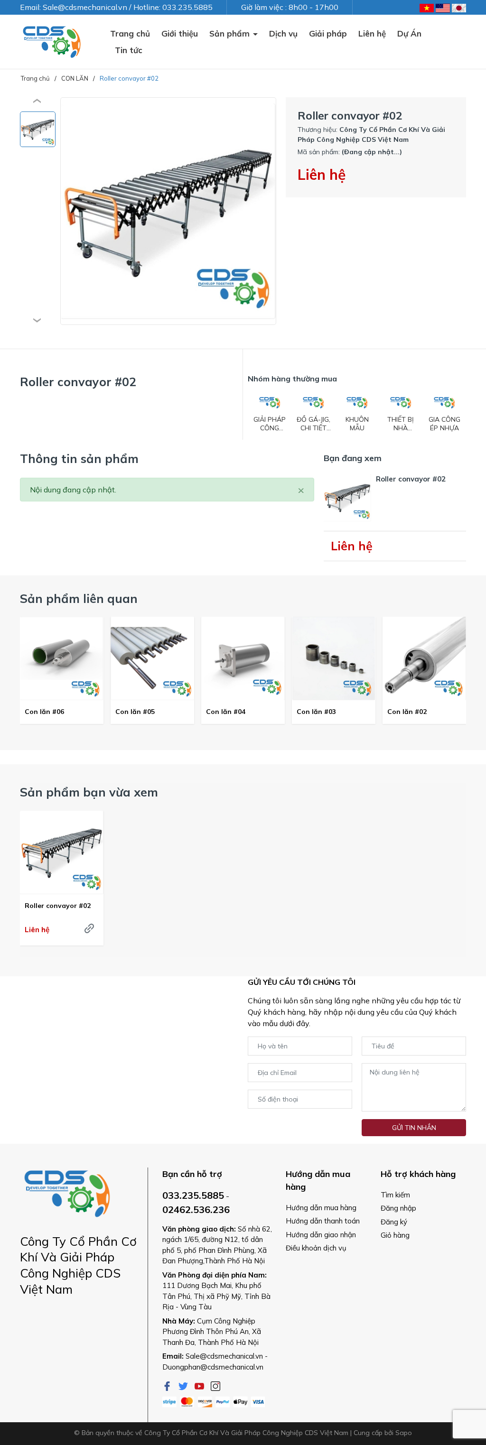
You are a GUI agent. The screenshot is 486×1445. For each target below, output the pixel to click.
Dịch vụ (283, 33)
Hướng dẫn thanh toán (323, 1220)
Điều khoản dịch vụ (316, 1247)
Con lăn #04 (225, 711)
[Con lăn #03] (333, 658)
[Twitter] (184, 1385)
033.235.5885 (193, 1195)
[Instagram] (215, 1385)
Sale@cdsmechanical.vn (224, 1356)
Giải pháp (328, 33)
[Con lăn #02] (424, 658)
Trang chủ (130, 33)
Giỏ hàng (395, 1235)
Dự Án (409, 33)
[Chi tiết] (89, 928)
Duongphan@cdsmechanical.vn (212, 1366)
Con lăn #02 (407, 711)
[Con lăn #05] (152, 658)
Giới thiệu (179, 33)
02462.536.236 (196, 1209)
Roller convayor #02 (58, 905)
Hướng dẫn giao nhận (321, 1234)
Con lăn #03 (316, 711)
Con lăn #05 (135, 711)
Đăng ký (394, 1221)
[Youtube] (200, 1385)
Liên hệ (372, 33)
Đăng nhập (398, 1208)
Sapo (403, 1432)
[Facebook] (168, 1385)
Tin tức (128, 50)
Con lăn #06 (44, 711)
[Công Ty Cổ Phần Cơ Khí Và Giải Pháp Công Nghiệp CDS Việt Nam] (52, 41)
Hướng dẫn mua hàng (321, 1207)
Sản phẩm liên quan (79, 598)
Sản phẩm (230, 33)
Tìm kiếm (395, 1194)
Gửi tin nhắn (414, 1127)
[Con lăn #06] (61, 658)
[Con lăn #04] (243, 658)
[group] (168, 211)
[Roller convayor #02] (61, 852)
